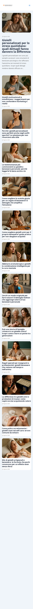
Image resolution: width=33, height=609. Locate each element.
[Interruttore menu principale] (29, 5)
